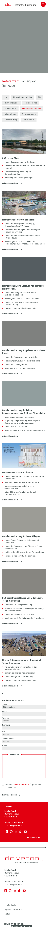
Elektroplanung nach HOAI (22, 97)
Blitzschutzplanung (29, 114)
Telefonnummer (8, 739)
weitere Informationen (10, 183)
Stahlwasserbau (28, 120)
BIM (39, 97)
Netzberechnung (10, 108)
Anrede (4, 711)
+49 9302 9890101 (17, 882)
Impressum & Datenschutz (13, 909)
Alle (5, 97)
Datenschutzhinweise (21, 785)
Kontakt (7, 914)
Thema (4, 704)
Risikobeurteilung (30, 103)
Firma (4, 732)
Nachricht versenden (9, 795)
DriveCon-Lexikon (10, 905)
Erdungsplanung (10, 114)
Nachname (6, 725)
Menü (43, 4)
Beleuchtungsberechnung (31, 108)
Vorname (5, 718)
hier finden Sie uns (33, 837)
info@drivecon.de (16, 885)
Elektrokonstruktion (11, 103)
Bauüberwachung (10, 120)
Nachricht (14, 755)
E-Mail (4, 746)
